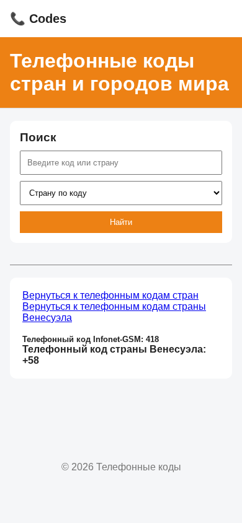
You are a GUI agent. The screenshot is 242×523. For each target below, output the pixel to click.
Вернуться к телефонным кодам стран (110, 295)
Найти (121, 222)
